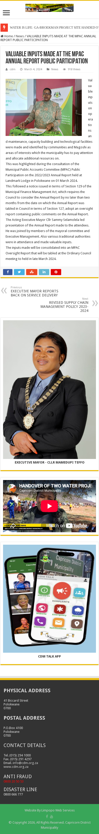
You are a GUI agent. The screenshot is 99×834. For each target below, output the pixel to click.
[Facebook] (46, 816)
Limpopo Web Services (58, 810)
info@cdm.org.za (25, 763)
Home (8, 36)
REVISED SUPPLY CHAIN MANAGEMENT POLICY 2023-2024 (64, 305)
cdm (12, 69)
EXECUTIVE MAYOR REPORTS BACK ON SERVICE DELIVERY (34, 291)
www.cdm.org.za (16, 767)
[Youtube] (52, 816)
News (20, 36)
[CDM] (49, 7)
